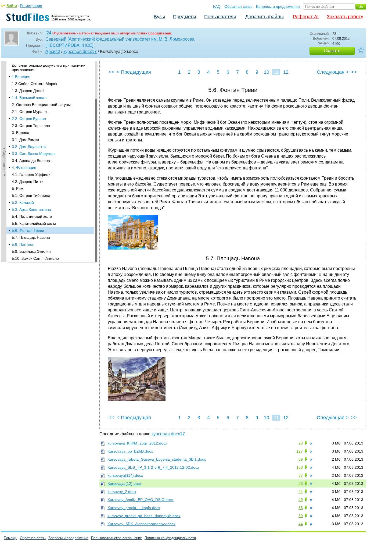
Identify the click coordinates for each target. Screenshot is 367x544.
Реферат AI (306, 16)
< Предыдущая (134, 72)
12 (286, 72)
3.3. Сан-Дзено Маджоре (34, 153)
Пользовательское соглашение (116, 538)
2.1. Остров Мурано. (30, 111)
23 (300, 483)
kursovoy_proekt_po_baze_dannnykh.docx (144, 516)
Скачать (332, 50)
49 (300, 499)
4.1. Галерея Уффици (31, 174)
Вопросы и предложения (278, 6)
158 (299, 467)
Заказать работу (345, 16)
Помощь (10, 538)
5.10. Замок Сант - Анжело (35, 258)
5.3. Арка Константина (31, 209)
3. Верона (20, 132)
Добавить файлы (264, 16)
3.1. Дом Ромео (25, 139)
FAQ (217, 6)
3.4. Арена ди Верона (31, 160)
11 (276, 72)
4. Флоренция (24, 167)
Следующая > (333, 72)
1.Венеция (21, 76)
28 (300, 443)
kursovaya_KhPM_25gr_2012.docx (137, 443)
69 (300, 459)
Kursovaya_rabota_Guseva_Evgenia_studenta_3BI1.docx (156, 459)
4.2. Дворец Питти (28, 181)
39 (300, 516)
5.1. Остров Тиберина (31, 195)
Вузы (159, 16)
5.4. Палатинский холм (32, 216)
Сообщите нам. (160, 33)
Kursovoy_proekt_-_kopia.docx (133, 508)
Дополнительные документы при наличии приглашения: (48, 67)
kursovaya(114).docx (125, 475)
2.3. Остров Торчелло (31, 125)
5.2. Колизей (23, 202)
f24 (48, 33)
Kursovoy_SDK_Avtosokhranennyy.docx (141, 524)
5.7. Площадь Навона (31, 237)
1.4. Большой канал (29, 97)
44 (300, 491)
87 (300, 475)
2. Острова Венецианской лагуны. (42, 104)
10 (266, 72)
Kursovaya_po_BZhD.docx (130, 451)
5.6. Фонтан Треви (28, 230)
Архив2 (52, 51)
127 (299, 451)
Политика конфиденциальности (170, 538)
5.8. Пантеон (23, 244)
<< (111, 72)
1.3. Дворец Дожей (28, 90)
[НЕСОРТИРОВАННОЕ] (69, 45)
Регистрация (31, 5)
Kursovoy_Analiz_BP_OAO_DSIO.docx (140, 499)
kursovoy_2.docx (121, 491)
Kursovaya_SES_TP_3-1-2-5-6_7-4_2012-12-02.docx (153, 467)
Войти (11, 5)
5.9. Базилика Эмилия (31, 251)
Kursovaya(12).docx (124, 483)
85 (300, 508)
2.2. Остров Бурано (29, 118)
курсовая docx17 (80, 51)
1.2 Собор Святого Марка (34, 83)
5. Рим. (18, 188)
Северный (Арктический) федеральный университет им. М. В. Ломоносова (120, 39)
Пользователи (220, 16)
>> (354, 72)
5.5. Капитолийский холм (34, 223)
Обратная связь (238, 6)
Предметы (184, 16)
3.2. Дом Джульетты (29, 146)
